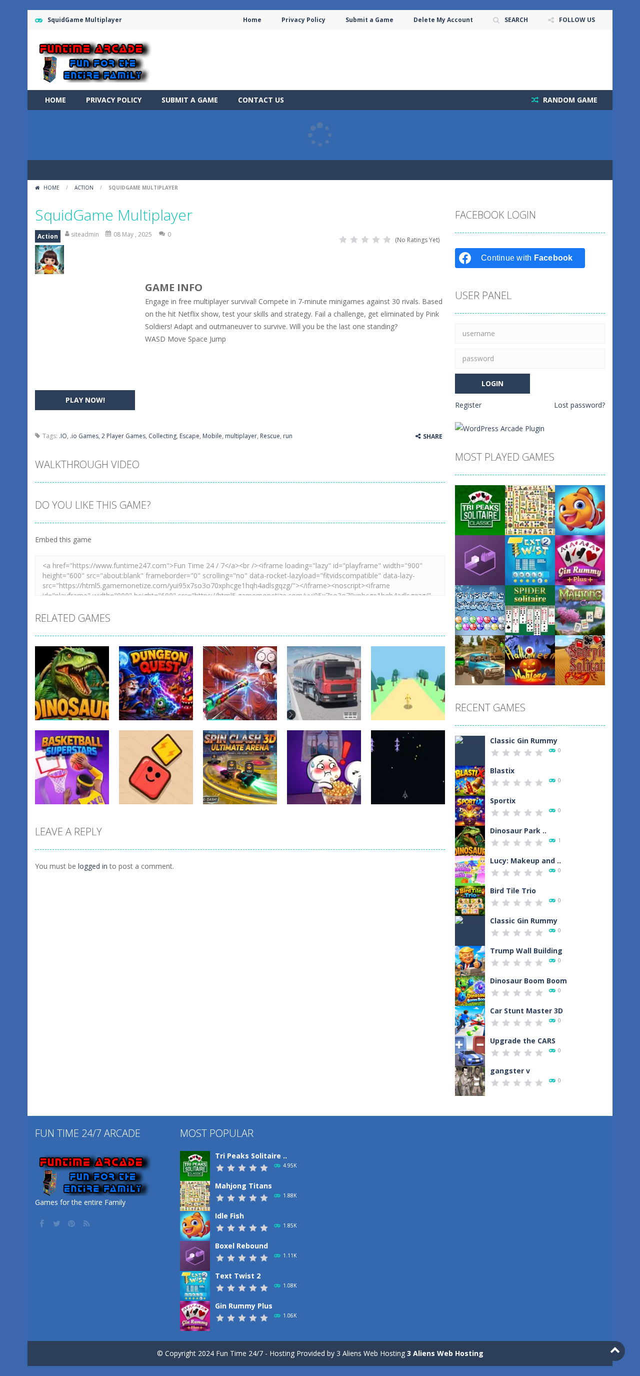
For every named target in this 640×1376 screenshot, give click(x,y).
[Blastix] (470, 780)
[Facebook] (42, 1223)
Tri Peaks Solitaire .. (251, 1155)
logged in (93, 866)
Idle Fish (229, 1215)
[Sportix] (470, 810)
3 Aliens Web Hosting (445, 1353)
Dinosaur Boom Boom (528, 980)
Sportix (503, 800)
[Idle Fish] (580, 509)
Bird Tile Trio (513, 890)
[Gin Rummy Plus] (580, 559)
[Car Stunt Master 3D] (470, 1020)
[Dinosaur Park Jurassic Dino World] (470, 840)
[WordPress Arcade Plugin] (499, 427)
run (287, 436)
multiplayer (241, 436)
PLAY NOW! (85, 400)
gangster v (510, 1070)
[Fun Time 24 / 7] (96, 59)
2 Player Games (124, 436)
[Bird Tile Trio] (470, 900)
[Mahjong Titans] (530, 509)
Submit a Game (370, 20)
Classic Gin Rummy (524, 740)
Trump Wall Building (526, 950)
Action (84, 187)
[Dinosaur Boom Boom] (470, 990)
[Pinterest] (72, 1223)
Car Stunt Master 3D (526, 1010)
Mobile (212, 436)
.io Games (84, 436)
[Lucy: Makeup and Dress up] (470, 870)
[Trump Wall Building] (470, 960)
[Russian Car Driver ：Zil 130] (480, 659)
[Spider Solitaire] (530, 609)
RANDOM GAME (569, 100)
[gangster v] (470, 1080)
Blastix (502, 770)
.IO (63, 436)
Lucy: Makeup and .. (525, 860)
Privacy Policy (304, 20)
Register (468, 405)
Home (252, 20)
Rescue (270, 436)
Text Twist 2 (237, 1275)
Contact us (261, 100)
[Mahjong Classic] (580, 609)
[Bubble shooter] (480, 609)
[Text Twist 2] (530, 559)
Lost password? (579, 405)
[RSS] (87, 1223)
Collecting (162, 436)
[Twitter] (57, 1223)
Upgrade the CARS (523, 1040)
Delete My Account (443, 20)
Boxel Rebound (241, 1245)
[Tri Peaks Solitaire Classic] (480, 509)
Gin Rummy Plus (243, 1305)
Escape (190, 436)
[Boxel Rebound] (480, 559)
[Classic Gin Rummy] (470, 753)
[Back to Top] (615, 1351)
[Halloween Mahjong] (530, 659)
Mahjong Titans (243, 1185)
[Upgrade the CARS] (470, 1050)
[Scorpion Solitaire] (580, 659)
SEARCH (516, 20)
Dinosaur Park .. (518, 830)
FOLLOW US (577, 20)
